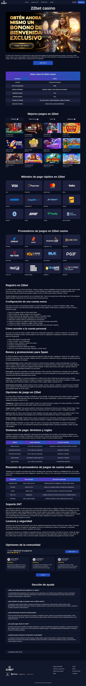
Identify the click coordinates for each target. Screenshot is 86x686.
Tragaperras (70, 119)
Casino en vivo (32, 119)
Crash (51, 119)
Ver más (43, 574)
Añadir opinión (71, 551)
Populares (13, 119)
